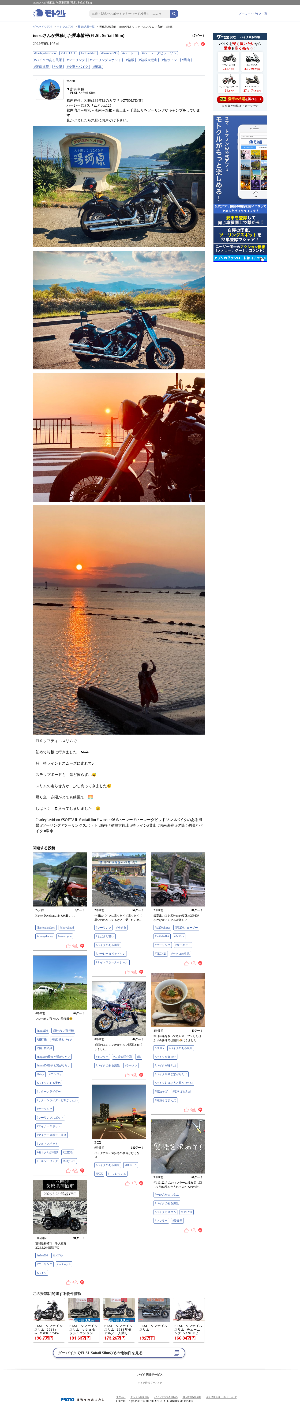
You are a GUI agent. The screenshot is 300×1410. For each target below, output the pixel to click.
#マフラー (161, 1220)
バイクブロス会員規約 (166, 1397)
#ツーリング (76, 60)
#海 (139, 1056)
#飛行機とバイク (62, 1039)
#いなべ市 (69, 1161)
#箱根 (130, 60)
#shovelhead (67, 927)
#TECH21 (160, 953)
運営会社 (121, 1397)
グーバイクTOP (42, 26)
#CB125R (186, 1212)
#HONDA (131, 1165)
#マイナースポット (49, 1126)
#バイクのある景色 (49, 1083)
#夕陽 (58, 67)
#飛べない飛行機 (63, 1030)
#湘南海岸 (41, 67)
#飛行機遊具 (44, 1048)
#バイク (42, 1272)
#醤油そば (161, 1091)
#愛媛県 (177, 1220)
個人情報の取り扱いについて (221, 1397)
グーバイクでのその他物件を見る (100, 1353)
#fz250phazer (162, 927)
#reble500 (42, 1255)
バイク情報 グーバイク (150, 1382)
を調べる (238, 99)
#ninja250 (42, 1030)
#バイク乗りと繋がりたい (171, 1074)
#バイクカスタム (165, 1212)
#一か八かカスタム (167, 1194)
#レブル (58, 1255)
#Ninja (40, 1074)
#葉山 (186, 60)
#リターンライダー (49, 1091)
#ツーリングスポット (105, 60)
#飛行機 (42, 1039)
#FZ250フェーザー (186, 927)
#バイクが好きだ (165, 1056)
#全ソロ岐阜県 (180, 953)
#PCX (99, 1173)
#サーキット (183, 945)
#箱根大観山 (148, 60)
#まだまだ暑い (105, 936)
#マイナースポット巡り (51, 1135)
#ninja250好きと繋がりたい (53, 1065)
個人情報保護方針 (192, 1397)
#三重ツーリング (47, 1161)
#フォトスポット (47, 1143)
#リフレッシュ (117, 1173)
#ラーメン (131, 1065)
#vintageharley (45, 936)
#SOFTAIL (68, 53)
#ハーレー (129, 53)
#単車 (97, 67)
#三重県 (68, 1152)
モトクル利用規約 (140, 1397)
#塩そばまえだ (181, 1091)
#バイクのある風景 (48, 60)
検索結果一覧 (86, 26)
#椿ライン (169, 60)
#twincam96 (109, 53)
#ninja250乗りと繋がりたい (53, 1056)
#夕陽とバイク (77, 67)
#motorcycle (64, 936)
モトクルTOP (65, 26)
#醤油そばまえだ (165, 1100)
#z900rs (159, 1048)
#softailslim (88, 53)
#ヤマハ (179, 936)
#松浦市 (121, 927)
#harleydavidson (45, 53)
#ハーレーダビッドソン (159, 53)
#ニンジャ (55, 1074)
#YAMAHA (162, 936)
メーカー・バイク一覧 (253, 13)
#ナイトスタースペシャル (112, 962)
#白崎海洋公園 (122, 1056)
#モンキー (102, 1056)
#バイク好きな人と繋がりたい (174, 1083)
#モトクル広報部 (47, 1152)
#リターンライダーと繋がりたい (57, 1100)
